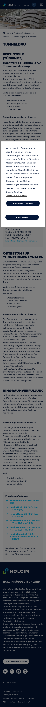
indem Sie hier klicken (16, 195)
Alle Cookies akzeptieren (23, 203)
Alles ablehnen (22, 217)
